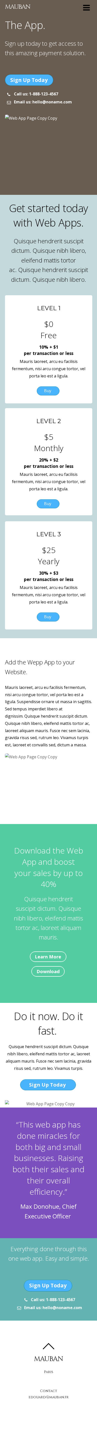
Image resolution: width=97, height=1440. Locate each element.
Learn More (48, 956)
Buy (48, 390)
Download (48, 971)
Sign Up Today (29, 79)
